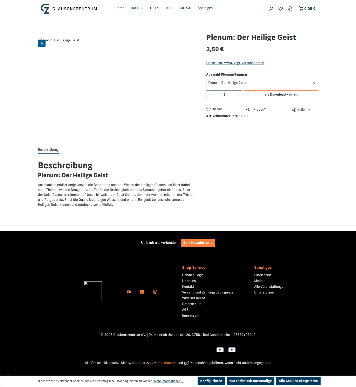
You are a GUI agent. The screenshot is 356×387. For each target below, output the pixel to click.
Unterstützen (264, 292)
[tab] (48, 150)
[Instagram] (155, 291)
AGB (185, 310)
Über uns (189, 281)
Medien (259, 281)
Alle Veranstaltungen (269, 287)
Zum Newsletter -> (198, 243)
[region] (118, 84)
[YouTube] (129, 291)
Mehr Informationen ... (169, 381)
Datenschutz (191, 304)
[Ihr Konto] (291, 8)
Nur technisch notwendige (250, 381)
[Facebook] (142, 291)
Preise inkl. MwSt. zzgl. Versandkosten (235, 63)
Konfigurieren (211, 381)
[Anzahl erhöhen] (238, 94)
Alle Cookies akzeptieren (298, 381)
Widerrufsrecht (193, 298)
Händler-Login (193, 275)
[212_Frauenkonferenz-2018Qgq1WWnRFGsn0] (118, 84)
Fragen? (260, 109)
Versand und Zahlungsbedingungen (208, 292)
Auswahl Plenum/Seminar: (227, 74)
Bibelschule (263, 275)
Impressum (190, 315)
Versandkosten (165, 363)
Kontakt (188, 287)
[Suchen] (271, 9)
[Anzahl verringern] (210, 94)
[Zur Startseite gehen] (69, 9)
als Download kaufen (281, 94)
